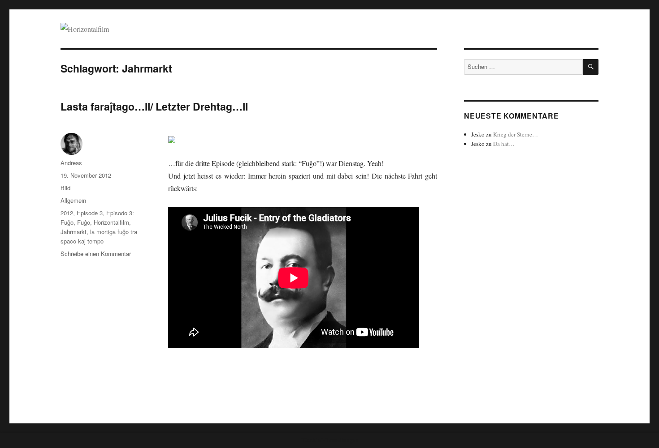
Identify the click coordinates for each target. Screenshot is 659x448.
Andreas (71, 162)
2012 (67, 213)
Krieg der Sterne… (515, 134)
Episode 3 (90, 213)
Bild (65, 187)
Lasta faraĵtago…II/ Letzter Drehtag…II (154, 106)
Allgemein (73, 200)
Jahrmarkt (74, 231)
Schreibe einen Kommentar (96, 253)
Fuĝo (83, 222)
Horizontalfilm (111, 222)
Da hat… (504, 144)
